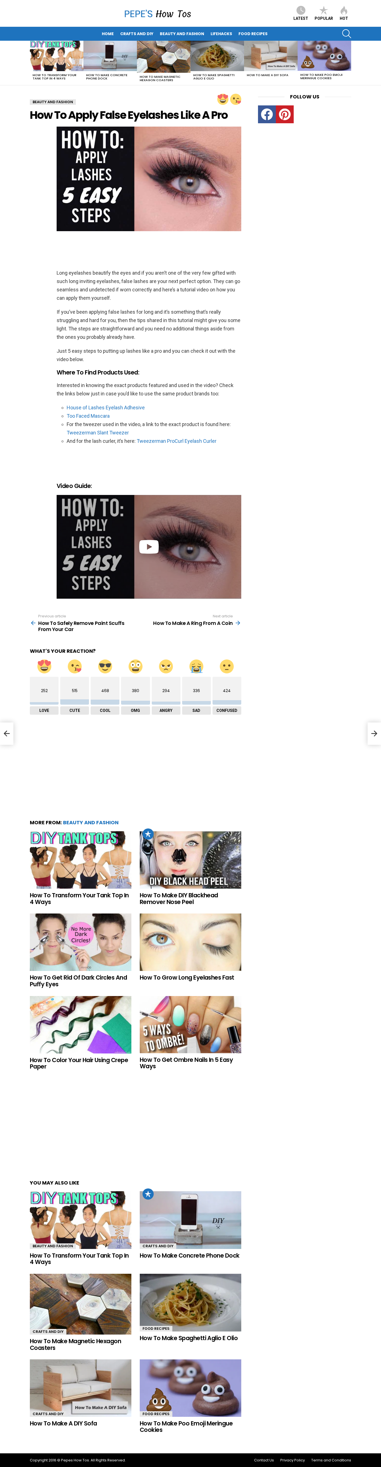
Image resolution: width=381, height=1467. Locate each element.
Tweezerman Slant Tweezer (98, 433)
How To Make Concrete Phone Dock (106, 77)
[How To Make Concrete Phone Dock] (110, 56)
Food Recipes (252, 34)
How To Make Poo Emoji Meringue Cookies (321, 76)
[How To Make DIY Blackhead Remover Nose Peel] (190, 860)
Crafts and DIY (136, 34)
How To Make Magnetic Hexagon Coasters (160, 78)
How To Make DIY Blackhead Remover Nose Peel (179, 898)
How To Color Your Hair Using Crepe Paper (79, 1063)
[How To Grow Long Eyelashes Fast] (190, 942)
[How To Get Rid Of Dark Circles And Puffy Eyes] (80, 942)
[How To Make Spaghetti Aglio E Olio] (217, 56)
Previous (32, 63)
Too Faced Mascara (88, 416)
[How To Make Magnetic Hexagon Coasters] (164, 57)
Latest (300, 18)
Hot (344, 18)
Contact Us (264, 1460)
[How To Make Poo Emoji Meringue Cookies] (324, 56)
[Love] (222, 99)
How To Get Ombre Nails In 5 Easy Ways (186, 1063)
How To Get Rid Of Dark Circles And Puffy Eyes (78, 980)
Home (108, 34)
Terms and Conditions (331, 1460)
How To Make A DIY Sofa (267, 75)
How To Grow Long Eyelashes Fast (187, 977)
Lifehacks (221, 34)
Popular (324, 18)
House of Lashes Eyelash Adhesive (106, 407)
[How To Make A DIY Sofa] (271, 56)
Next (348, 63)
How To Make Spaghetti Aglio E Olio (214, 77)
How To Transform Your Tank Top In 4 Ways (54, 77)
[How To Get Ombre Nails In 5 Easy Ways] (190, 1024)
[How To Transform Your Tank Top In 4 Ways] (56, 56)
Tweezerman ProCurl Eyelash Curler (176, 441)
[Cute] (235, 99)
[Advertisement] (102, 251)
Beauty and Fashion (182, 34)
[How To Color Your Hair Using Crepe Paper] (80, 1024)
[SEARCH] (346, 34)
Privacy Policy (292, 1460)
